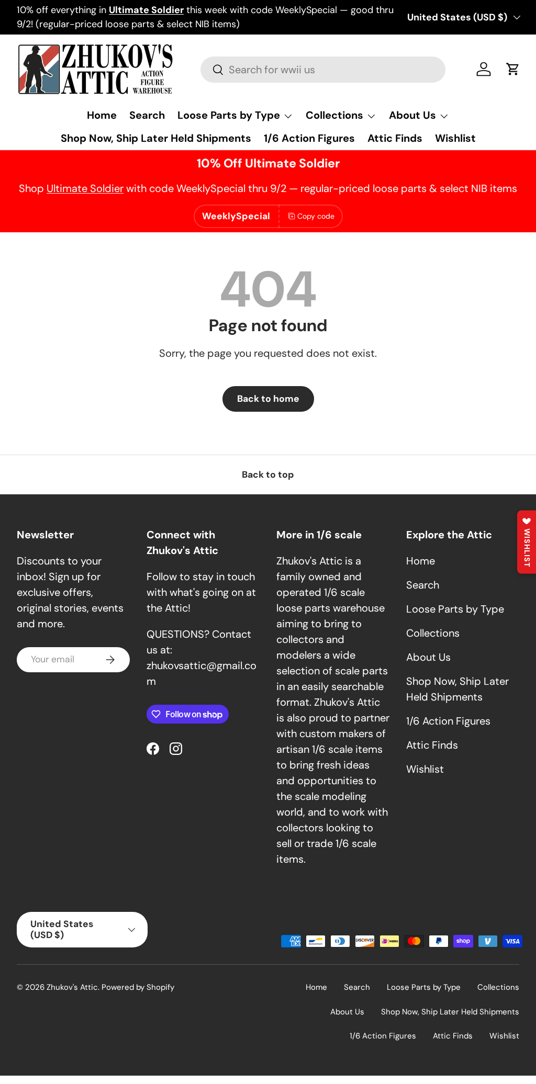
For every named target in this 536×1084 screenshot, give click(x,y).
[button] (512, 69)
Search (147, 115)
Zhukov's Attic (72, 987)
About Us (428, 657)
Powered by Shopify (138, 987)
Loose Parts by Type (455, 609)
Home (102, 115)
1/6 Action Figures (309, 138)
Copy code (315, 216)
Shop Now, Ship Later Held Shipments (156, 138)
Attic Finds (394, 138)
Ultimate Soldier (85, 188)
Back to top (268, 474)
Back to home (268, 398)
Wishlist (455, 138)
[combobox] (322, 70)
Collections (433, 633)
